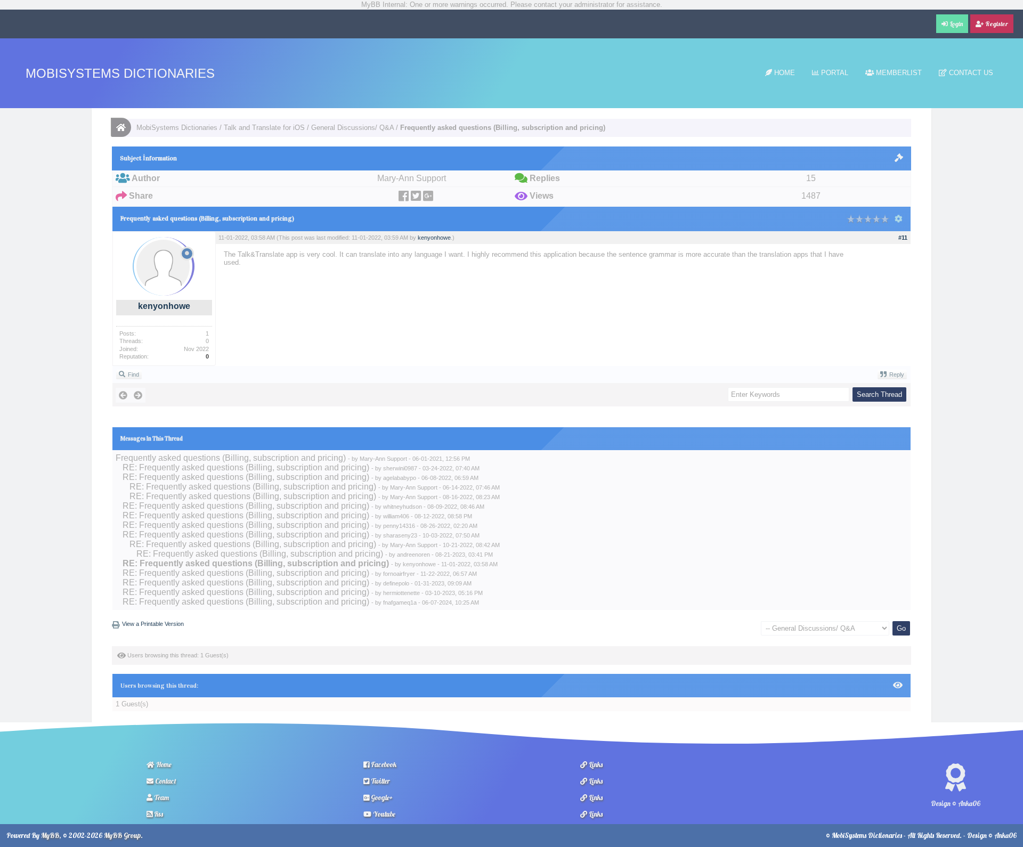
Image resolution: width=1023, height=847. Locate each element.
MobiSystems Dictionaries (120, 73)
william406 (396, 516)
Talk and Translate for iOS (264, 128)
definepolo (396, 583)
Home (783, 73)
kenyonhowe (164, 306)
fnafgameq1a (400, 602)
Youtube (383, 814)
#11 (902, 237)
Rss (157, 814)
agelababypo (399, 478)
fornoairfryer (399, 574)
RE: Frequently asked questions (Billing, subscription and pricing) (246, 467)
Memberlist (898, 73)
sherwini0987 (400, 468)
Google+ (381, 797)
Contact (164, 781)
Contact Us (970, 73)
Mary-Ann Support (383, 458)
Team (160, 797)
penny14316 (399, 526)
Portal (833, 73)
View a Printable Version (153, 624)
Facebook (382, 764)
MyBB (50, 835)
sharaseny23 (400, 535)
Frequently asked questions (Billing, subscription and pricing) (231, 457)
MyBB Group (122, 835)
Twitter (379, 781)
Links (595, 764)
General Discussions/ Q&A (352, 128)
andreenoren (413, 554)
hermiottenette (401, 593)
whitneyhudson (402, 506)
